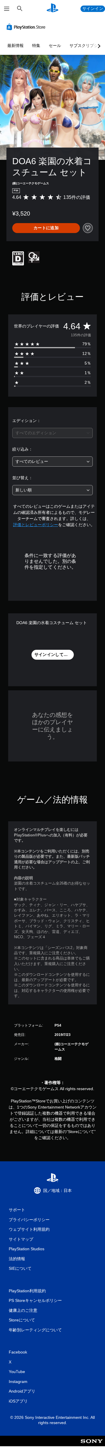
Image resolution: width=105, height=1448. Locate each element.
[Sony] (91, 1445)
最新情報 (15, 45)
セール (55, 45)
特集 (36, 45)
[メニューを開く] (6, 8)
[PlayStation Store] (27, 26)
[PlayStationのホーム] (52, 9)
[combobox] (52, 433)
